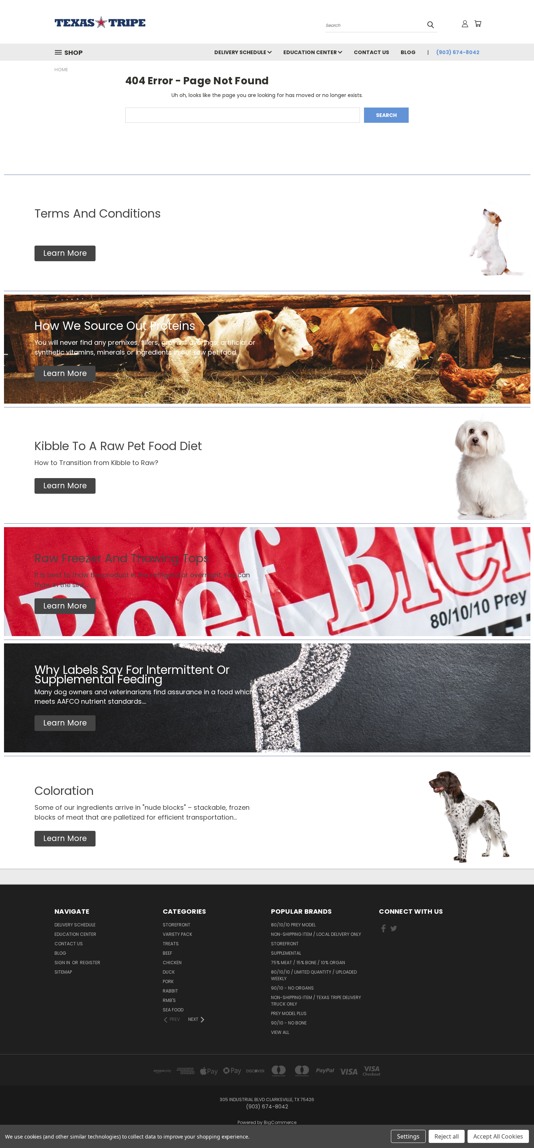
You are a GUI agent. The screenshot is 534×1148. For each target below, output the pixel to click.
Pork (168, 981)
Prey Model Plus (289, 1013)
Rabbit (170, 991)
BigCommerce (280, 1122)
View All (280, 1032)
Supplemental (286, 953)
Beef (167, 953)
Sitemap (63, 972)
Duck (169, 972)
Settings (408, 1136)
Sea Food (173, 1010)
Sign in (62, 962)
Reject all (446, 1136)
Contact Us (371, 52)
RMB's (169, 1000)
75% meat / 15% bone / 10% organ (308, 962)
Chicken (172, 962)
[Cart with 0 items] (477, 23)
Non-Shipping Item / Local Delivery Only (316, 934)
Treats (171, 944)
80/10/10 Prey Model (293, 925)
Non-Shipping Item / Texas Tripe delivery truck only (316, 1000)
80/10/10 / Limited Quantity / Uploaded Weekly (314, 975)
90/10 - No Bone (289, 1023)
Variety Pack (177, 934)
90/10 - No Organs (292, 988)
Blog (408, 52)
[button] (65, 253)
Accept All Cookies (498, 1136)
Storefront (176, 925)
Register (90, 962)
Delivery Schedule (240, 52)
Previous (515, 1125)
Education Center (310, 52)
